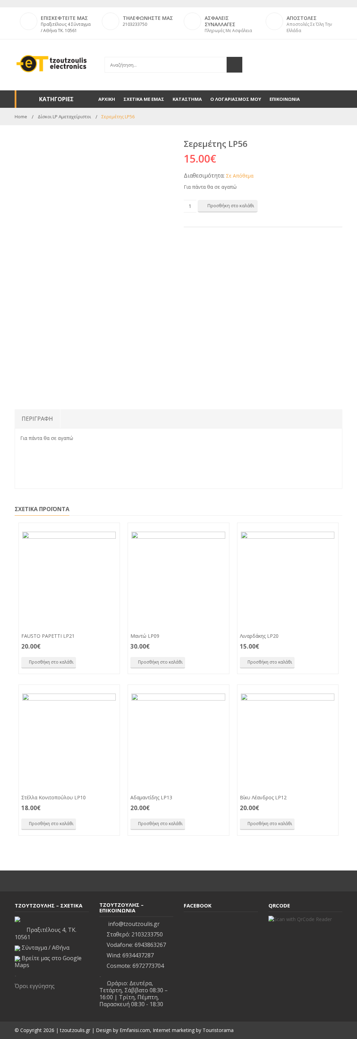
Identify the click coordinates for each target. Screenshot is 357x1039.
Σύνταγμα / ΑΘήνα (44, 947)
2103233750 (135, 24)
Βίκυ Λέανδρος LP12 (263, 797)
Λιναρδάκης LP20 (259, 636)
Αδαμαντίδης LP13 (151, 797)
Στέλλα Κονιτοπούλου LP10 (53, 797)
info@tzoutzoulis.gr (133, 924)
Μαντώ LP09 (144, 636)
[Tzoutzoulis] (52, 63)
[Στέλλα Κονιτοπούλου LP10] (69, 740)
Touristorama (218, 1030)
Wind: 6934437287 (130, 955)
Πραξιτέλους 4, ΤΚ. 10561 (45, 933)
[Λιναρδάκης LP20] (288, 578)
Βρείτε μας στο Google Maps (48, 961)
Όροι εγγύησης (35, 986)
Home (21, 116)
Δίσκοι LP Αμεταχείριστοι (64, 116)
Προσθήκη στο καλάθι (230, 205)
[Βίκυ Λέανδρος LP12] (288, 740)
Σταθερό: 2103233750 (135, 934)
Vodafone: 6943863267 (136, 945)
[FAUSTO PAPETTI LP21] (69, 578)
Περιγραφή (37, 419)
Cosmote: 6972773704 (135, 966)
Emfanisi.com (135, 1030)
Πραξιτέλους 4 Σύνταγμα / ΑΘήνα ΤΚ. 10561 (66, 27)
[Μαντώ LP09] (178, 578)
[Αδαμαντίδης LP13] (178, 740)
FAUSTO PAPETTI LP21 (48, 636)
